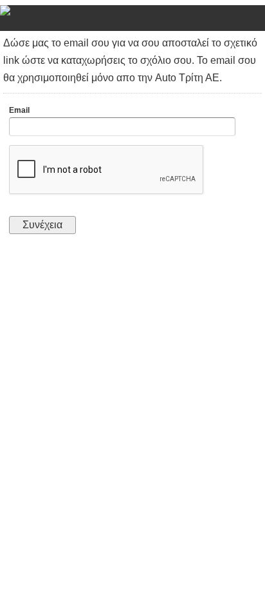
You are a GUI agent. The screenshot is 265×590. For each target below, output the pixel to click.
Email (19, 110)
